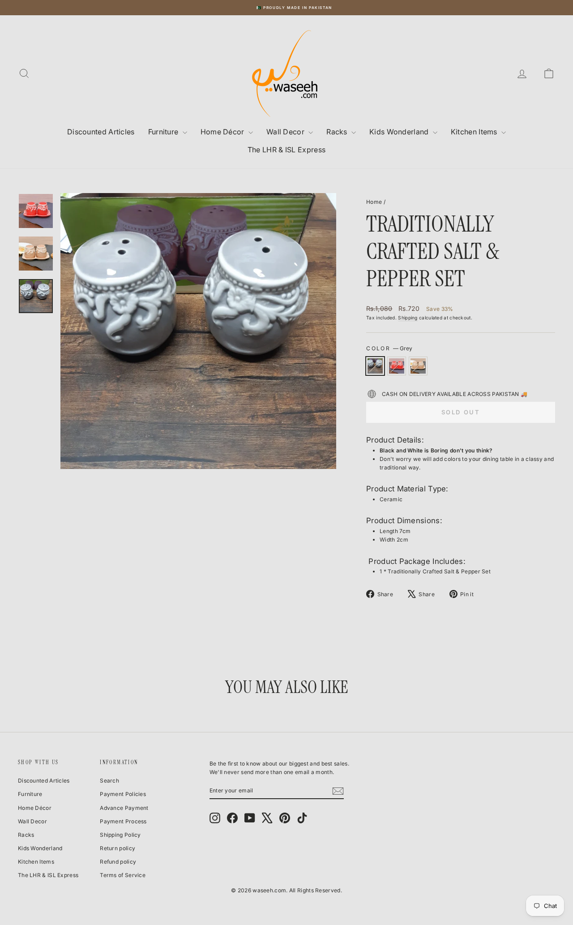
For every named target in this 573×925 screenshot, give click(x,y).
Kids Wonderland (400, 131)
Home (374, 201)
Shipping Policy (120, 834)
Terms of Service (122, 875)
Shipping (407, 317)
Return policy (117, 848)
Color (389, 348)
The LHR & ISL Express (286, 149)
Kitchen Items (475, 131)
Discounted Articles (101, 131)
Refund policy (118, 861)
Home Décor (223, 131)
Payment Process (123, 821)
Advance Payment (124, 808)
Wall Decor (286, 131)
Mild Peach (418, 366)
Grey (375, 366)
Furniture (164, 131)
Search (109, 780)
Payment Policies (123, 794)
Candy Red (397, 366)
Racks (337, 131)
